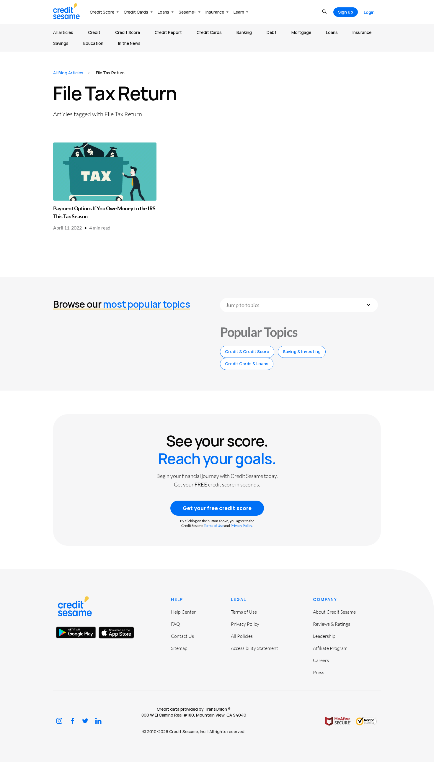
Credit (94, 32)
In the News (129, 43)
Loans (332, 32)
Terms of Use (213, 525)
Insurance (362, 32)
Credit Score (127, 32)
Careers (321, 660)
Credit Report (168, 32)
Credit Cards (209, 32)
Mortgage (301, 32)
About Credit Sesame (334, 612)
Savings (60, 43)
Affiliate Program (330, 648)
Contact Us (182, 636)
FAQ (175, 624)
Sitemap (179, 648)
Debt (272, 32)
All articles (63, 32)
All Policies (242, 636)
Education (93, 43)
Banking (244, 32)
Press (318, 672)
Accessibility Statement (254, 648)
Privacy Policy (241, 525)
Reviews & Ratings (331, 624)
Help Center (183, 612)
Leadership (324, 636)
